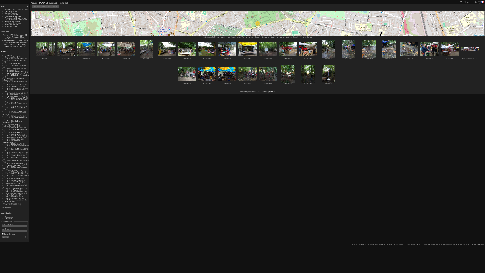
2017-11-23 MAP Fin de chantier (16, 103)
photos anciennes (8, 41)
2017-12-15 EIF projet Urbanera (16, 99)
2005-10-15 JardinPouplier (14, 193)
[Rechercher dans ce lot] (461, 2)
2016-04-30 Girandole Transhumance (11, 141)
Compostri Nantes (11, 11)
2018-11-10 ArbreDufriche (13, 73)
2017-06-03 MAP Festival (13, 111)
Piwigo (362, 244)
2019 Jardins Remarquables (14, 72)
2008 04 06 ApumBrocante (14, 191)
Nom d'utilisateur (7, 224)
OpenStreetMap (479, 35)
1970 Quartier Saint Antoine (14, 200)
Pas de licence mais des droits (474, 244)
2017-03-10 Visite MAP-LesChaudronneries (12, 125)
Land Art (12, 45)
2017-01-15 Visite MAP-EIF (14, 134)
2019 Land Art (10, 70)
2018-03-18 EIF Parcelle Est (14, 88)
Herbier (8, 37)
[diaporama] (476, 2)
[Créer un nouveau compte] (21, 237)
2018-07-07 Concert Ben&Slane (16, 81)
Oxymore (19, 41)
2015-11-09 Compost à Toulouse (16, 157)
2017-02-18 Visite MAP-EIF (14, 127)
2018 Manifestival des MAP (14, 93)
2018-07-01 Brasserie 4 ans (14, 85)
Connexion (8, 218)
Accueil (34, 3)
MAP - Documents (11, 205)
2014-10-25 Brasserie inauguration (17, 175)
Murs (22, 37)
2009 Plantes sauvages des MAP (16, 185)
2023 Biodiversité (11, 63)
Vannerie (23, 43)
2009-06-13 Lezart (11, 183)
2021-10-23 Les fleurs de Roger (16, 65)
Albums (4, 51)
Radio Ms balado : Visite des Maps (16, 10)
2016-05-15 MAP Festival (13, 137)
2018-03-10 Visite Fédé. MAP (15, 90)
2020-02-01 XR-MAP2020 (14, 68)
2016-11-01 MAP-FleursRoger (15, 136)
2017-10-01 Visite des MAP (14, 106)
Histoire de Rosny (11, 26)
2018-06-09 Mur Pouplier (13, 86)
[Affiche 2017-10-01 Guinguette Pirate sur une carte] (479, 2)
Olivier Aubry (21, 45)
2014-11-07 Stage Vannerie (14, 172)
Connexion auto (9, 234)
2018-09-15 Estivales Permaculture (17, 75)
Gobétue (22, 39)
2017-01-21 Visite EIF (12, 132)
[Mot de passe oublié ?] (25, 237)
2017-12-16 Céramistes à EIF (15, 98)
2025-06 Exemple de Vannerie (15, 60)
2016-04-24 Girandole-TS (13, 144)
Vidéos (7, 55)
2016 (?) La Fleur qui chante (14, 154)
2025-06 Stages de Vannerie (14, 58)
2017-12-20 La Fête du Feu (14, 96)
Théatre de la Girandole (13, 16)
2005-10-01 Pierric (11, 195)
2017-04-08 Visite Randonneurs (16, 118)
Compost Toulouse (11, 13)
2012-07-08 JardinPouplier (14, 180)
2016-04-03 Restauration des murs (17, 145)
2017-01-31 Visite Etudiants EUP (16, 129)
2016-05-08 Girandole (12, 139)
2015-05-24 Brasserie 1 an (14, 164)
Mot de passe (6, 229)
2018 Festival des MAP (12, 95)
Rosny (26, 41)
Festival (5, 35)
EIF (26, 35)
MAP (11, 35)
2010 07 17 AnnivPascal (13, 182)
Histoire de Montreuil (12, 24)
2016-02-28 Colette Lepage (14, 152)
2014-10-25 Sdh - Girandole (14, 173)
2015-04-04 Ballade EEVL (14, 170)
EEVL (6, 45)
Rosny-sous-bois (10, 57)
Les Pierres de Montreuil (13, 23)
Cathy (6, 43)
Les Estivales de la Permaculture (16, 19)
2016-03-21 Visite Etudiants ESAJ (16, 149)
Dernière (272, 92)
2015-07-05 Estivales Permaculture (17, 160)
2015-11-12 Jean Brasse (13, 155)
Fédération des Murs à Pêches (15, 18)
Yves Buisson (14, 43)
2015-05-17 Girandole (12, 165)
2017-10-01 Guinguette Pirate (15, 108)
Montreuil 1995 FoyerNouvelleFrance (10, 202)
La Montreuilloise (11, 39)
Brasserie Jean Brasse (12, 21)
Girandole (15, 37)
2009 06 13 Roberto (11, 190)
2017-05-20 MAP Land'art (13, 116)
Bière (7, 46)
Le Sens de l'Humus (11, 15)
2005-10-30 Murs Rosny (13, 196)
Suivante (264, 92)
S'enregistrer (9, 217)
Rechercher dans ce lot (47, 6)
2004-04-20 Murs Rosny (13, 198)
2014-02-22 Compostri (12, 178)
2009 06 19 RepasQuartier (14, 188)
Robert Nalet (18, 35)
